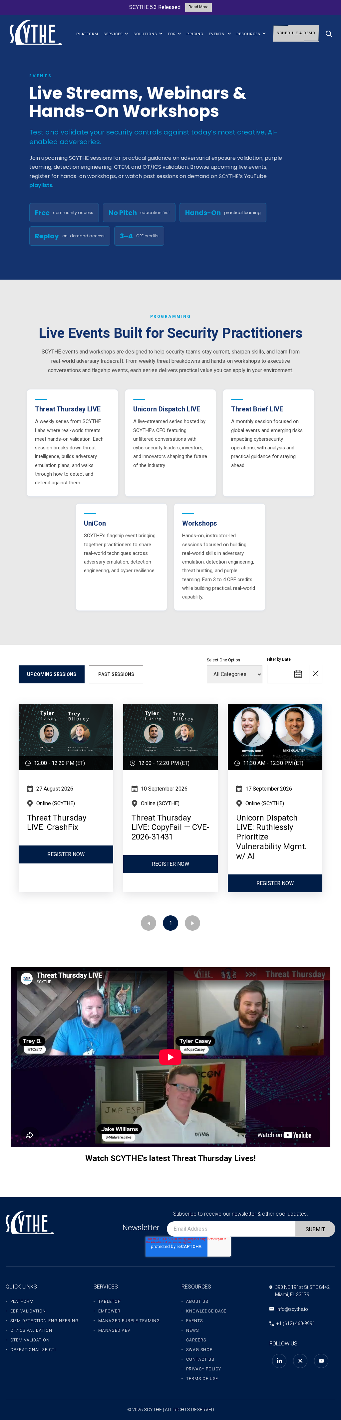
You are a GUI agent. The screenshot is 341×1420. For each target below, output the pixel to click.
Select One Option (223, 660)
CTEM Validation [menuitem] (30, 1340)
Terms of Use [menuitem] (202, 1378)
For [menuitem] (172, 34)
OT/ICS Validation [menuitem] (31, 1330)
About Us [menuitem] (197, 1301)
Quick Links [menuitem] (21, 1287)
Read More (198, 7)
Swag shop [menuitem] (199, 1349)
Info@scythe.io (292, 1309)
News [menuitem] (192, 1330)
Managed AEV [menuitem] (114, 1330)
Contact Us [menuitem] (200, 1359)
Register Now (66, 854)
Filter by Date (279, 659)
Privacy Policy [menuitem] (203, 1369)
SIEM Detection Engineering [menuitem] (44, 1320)
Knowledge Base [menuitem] (206, 1311)
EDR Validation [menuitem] (28, 1311)
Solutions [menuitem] (145, 34)
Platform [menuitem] (87, 34)
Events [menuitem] (217, 34)
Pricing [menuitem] (194, 34)
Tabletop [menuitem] (109, 1301)
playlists (40, 185)
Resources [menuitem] (248, 34)
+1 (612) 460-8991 (295, 1323)
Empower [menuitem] (109, 1311)
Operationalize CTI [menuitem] (33, 1349)
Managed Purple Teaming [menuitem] (129, 1320)
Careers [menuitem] (196, 1340)
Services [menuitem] (113, 34)
